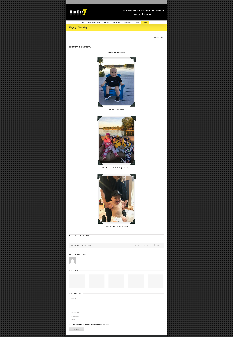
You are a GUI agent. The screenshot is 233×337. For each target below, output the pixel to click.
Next (161, 37)
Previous (156, 37)
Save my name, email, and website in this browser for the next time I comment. (91, 324)
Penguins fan (121, 52)
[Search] (152, 22)
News (84, 235)
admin (72, 235)
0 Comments (90, 235)
